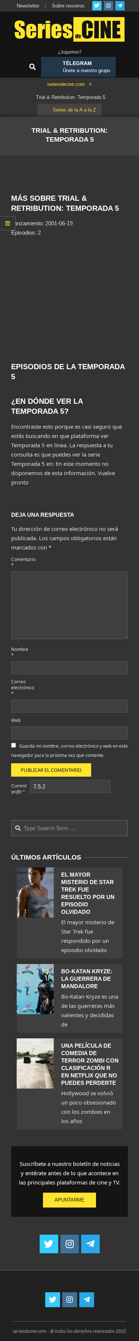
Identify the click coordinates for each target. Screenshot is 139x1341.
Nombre (19, 652)
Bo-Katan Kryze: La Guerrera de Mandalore (86, 978)
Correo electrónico (20, 687)
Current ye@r (18, 788)
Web (15, 720)
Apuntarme (69, 1200)
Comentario (20, 562)
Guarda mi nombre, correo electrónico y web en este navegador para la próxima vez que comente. (69, 750)
